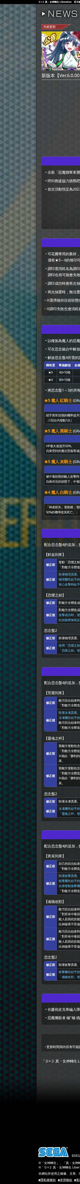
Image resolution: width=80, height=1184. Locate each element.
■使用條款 (65, 1180)
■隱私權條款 (47, 1180)
